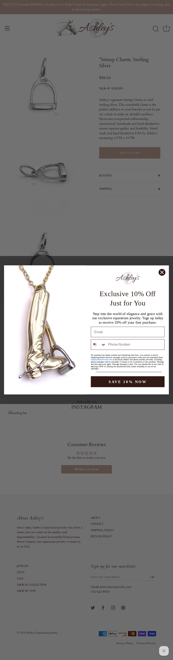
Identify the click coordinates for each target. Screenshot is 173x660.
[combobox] (98, 345)
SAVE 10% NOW (128, 382)
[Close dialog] (162, 272)
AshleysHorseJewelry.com (101, 360)
